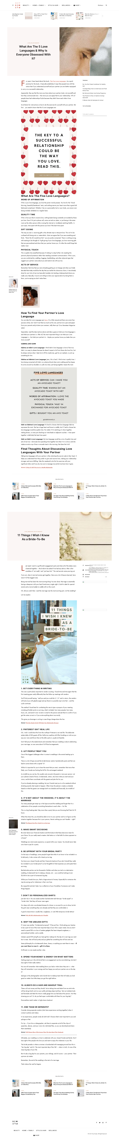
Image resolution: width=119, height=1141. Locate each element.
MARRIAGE (30, 531)
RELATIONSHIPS (38, 531)
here (46, 320)
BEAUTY (17, 1130)
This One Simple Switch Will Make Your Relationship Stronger (42, 723)
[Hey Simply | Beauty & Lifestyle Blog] (17, 5)
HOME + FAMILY (28, 1130)
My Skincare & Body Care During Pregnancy (94, 93)
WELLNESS (53, 1130)
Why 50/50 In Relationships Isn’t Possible (37, 915)
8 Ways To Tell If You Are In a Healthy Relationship (39, 467)
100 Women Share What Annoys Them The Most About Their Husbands (44, 1032)
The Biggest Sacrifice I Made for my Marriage (38, 823)
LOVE (54, 483)
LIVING (23, 483)
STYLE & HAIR (41, 1130)
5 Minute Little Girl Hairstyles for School (93, 100)
